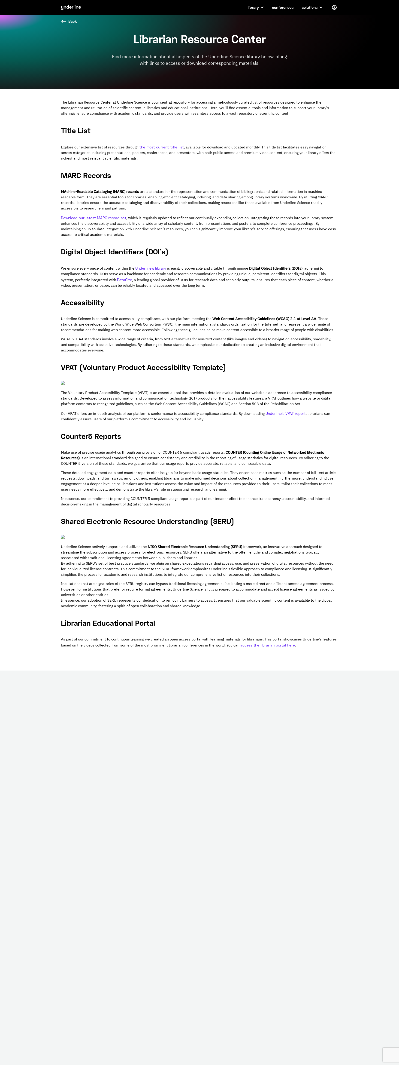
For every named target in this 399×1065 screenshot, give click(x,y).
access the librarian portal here (267, 645)
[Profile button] (334, 7)
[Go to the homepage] (71, 7)
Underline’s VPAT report (286, 413)
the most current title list (161, 147)
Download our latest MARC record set (93, 217)
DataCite (124, 279)
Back (72, 21)
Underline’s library (150, 268)
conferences (282, 7)
